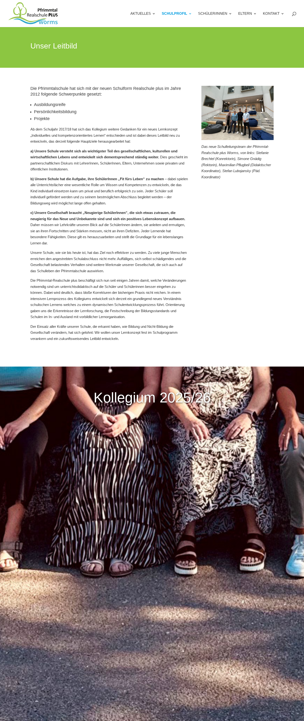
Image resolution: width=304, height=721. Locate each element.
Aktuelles (140, 13)
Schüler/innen (212, 13)
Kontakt (271, 13)
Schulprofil (174, 13)
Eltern (245, 13)
